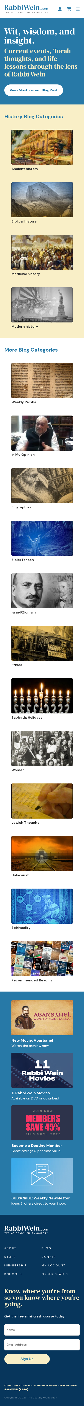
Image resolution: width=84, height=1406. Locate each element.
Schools (13, 1274)
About (10, 1248)
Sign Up (27, 1359)
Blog (46, 1248)
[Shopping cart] (69, 9)
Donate (49, 1257)
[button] (78, 9)
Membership (15, 1265)
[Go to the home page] (26, 9)
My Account (53, 1265)
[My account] (60, 9)
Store (10, 1257)
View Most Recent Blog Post (34, 90)
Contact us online (33, 1385)
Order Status (55, 1274)
